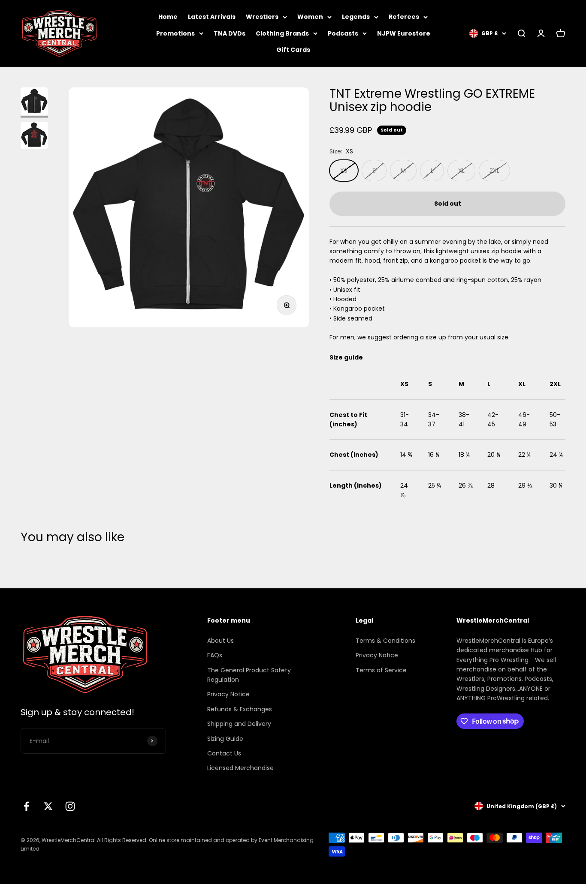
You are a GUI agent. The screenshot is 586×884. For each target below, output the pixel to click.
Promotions (175, 33)
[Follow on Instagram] (70, 806)
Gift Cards (293, 49)
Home (168, 16)
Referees (404, 16)
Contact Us (224, 753)
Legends (356, 16)
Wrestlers (262, 16)
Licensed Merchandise (240, 768)
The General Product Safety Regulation (249, 675)
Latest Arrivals (212, 16)
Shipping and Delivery (239, 723)
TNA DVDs (229, 33)
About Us (220, 640)
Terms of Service (381, 670)
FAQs (214, 655)
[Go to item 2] (34, 137)
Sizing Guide (225, 738)
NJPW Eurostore (403, 33)
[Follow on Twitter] (48, 806)
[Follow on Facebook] (26, 806)
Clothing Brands (282, 33)
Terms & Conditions (385, 640)
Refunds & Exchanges (239, 709)
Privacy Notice (228, 694)
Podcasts (343, 33)
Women (310, 16)
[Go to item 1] (34, 102)
